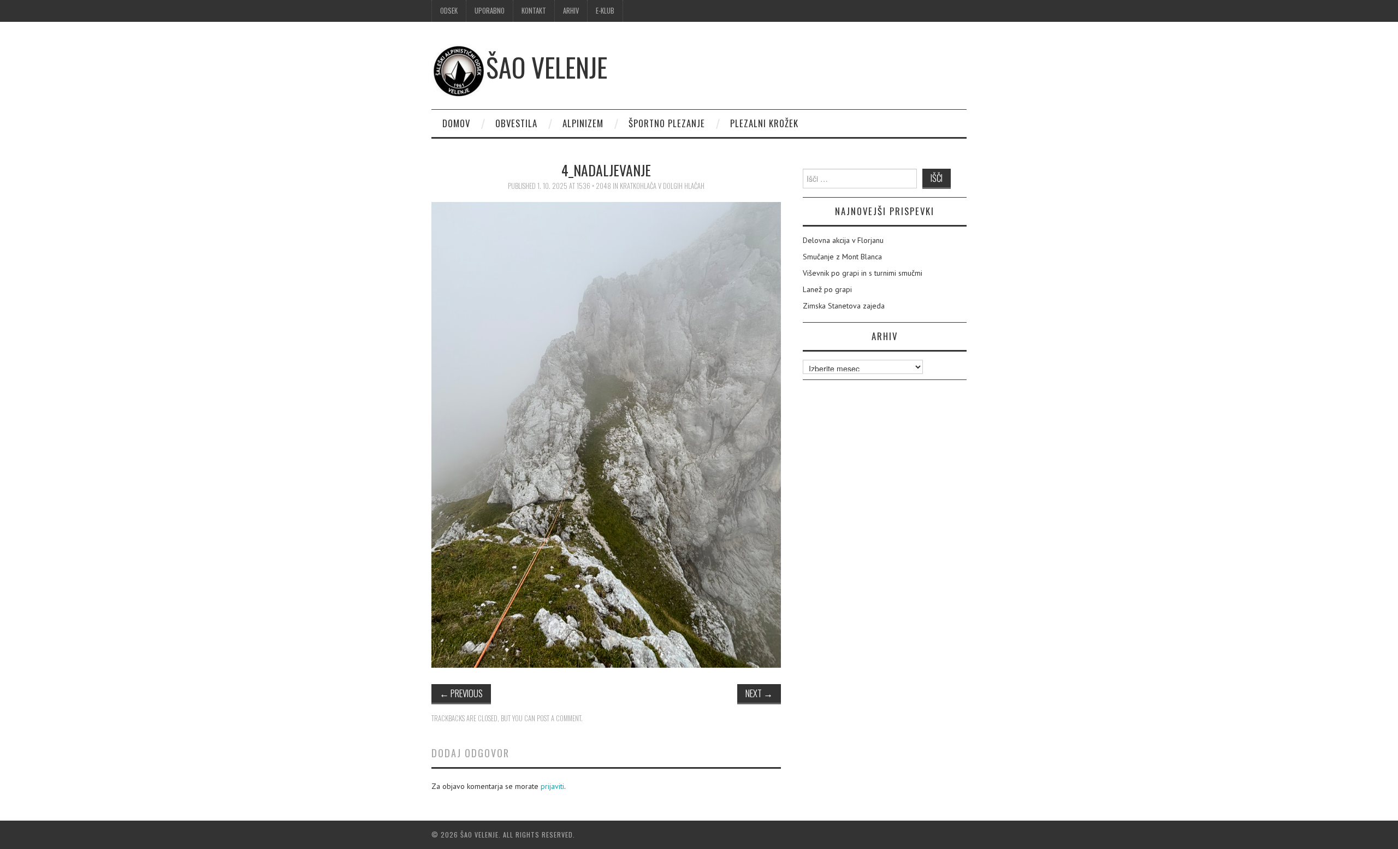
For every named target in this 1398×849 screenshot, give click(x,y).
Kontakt (534, 10)
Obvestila (516, 123)
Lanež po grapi (827, 289)
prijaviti (552, 786)
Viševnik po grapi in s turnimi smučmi (862, 273)
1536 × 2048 (594, 186)
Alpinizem (582, 123)
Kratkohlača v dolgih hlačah (662, 186)
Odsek (449, 10)
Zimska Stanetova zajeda (844, 306)
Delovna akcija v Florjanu (843, 240)
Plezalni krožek (764, 123)
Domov (456, 123)
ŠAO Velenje (546, 67)
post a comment (559, 718)
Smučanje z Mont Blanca (842, 257)
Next (759, 693)
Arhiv (571, 10)
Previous (461, 693)
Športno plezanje (667, 123)
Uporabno (490, 10)
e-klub (605, 10)
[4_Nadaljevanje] (606, 434)
